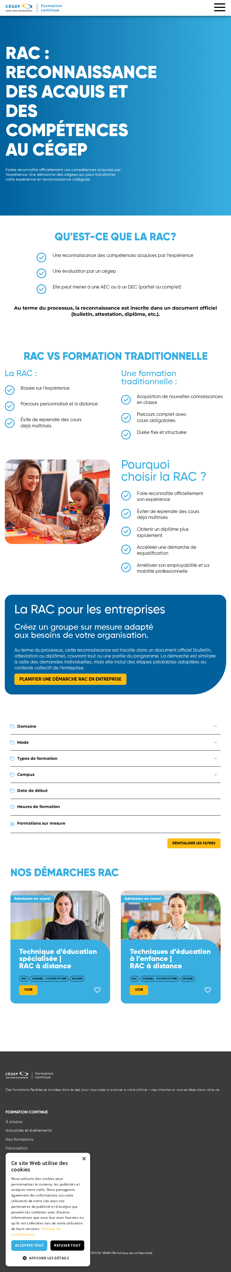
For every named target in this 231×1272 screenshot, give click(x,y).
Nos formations (19, 1140)
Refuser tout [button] (67, 1245)
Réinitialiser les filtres (194, 843)
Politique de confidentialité (134, 1253)
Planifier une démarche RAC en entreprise (70, 679)
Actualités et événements (29, 1131)
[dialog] (48, 1209)
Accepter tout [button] (29, 1245)
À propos (14, 1122)
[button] (48, 1258)
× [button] (84, 1159)
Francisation (17, 1148)
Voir (28, 990)
